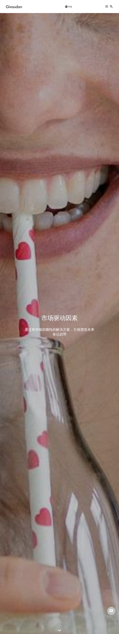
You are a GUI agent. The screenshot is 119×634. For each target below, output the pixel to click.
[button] (106, 6)
